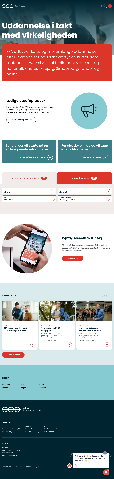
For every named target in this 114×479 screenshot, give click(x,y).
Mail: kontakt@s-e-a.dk (11, 450)
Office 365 (6, 385)
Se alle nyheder (13, 355)
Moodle (5, 387)
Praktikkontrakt (45, 385)
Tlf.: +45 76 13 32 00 (9, 447)
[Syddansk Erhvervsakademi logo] (48, 6)
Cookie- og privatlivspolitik (12, 466)
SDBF (22, 385)
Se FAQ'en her (73, 258)
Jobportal (24, 387)
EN (105, 6)
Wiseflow (42, 387)
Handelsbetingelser (33, 466)
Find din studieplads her (21, 120)
